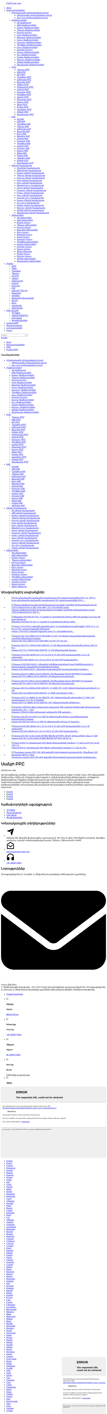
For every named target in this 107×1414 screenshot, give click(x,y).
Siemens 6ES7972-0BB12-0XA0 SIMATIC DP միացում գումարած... (43, 676)
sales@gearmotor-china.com (18, 852)
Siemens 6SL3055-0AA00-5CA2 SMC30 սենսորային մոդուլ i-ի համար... (45, 722)
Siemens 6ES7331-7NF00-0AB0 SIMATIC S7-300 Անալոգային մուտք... (44, 650)
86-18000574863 (13, 1055)
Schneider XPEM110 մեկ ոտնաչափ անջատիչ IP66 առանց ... (41, 712)
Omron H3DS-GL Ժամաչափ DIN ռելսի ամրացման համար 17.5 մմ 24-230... (49, 748)
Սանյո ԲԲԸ (12, 350)
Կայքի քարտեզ (14, 994)
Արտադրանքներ (15, 345)
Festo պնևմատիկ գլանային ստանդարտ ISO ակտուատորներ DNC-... (48, 600)
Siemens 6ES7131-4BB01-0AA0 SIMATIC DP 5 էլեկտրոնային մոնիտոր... (46, 702)
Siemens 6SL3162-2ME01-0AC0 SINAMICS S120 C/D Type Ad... (39, 641)
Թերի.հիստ (12, 1014)
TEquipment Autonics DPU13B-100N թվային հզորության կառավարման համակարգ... (54, 757)
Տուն (8, 342)
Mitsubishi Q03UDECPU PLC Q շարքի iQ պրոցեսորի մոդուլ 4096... (43, 622)
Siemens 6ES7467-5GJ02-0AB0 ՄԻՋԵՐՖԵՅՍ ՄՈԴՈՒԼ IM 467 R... (42, 738)
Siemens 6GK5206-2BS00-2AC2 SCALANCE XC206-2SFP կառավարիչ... (45, 660)
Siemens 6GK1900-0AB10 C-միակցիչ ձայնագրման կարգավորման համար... (50, 669)
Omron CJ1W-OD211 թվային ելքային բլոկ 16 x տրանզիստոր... (42, 631)
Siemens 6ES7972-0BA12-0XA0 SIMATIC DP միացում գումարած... (43, 683)
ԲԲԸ (8, 347)
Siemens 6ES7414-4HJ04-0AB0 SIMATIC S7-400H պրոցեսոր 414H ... (43, 693)
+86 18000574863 (14, 863)
